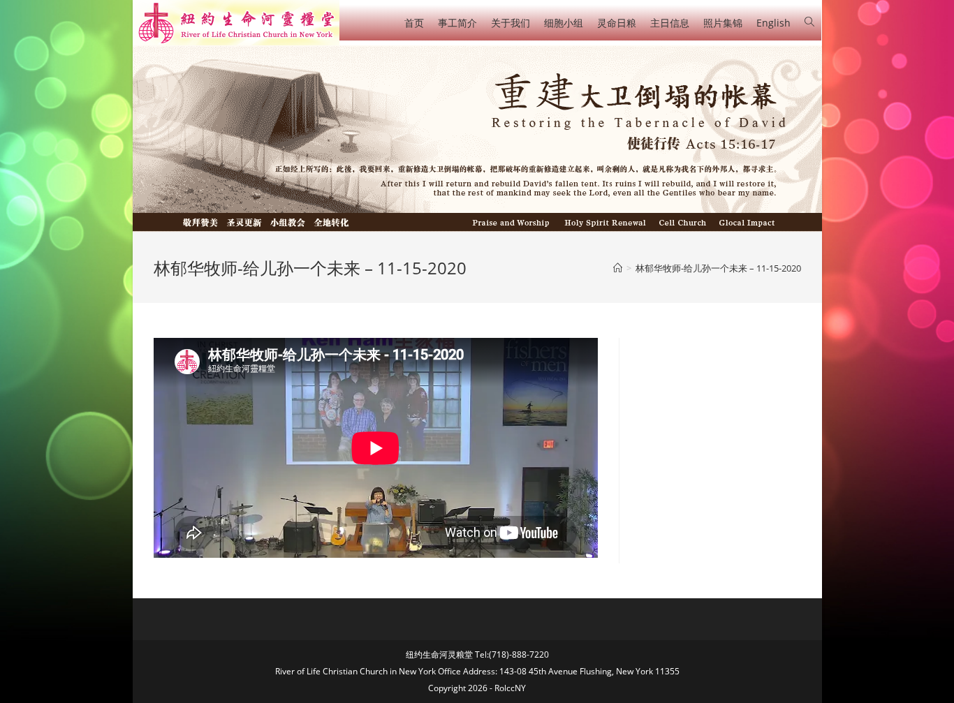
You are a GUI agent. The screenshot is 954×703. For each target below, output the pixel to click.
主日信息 (669, 22)
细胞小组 (563, 22)
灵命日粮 (616, 22)
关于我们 (510, 22)
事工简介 (457, 22)
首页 (414, 22)
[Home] (617, 268)
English (773, 22)
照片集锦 (722, 22)
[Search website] (809, 22)
